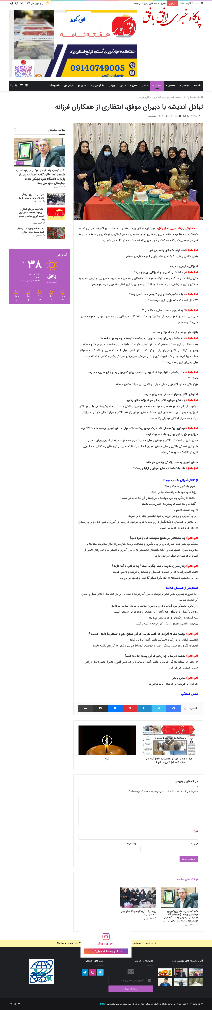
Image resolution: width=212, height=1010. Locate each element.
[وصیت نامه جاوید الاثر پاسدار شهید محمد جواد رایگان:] (56, 233)
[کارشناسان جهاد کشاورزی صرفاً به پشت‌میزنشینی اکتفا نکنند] (196, 972)
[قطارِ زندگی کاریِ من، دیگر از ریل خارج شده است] (181, 982)
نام (196, 831)
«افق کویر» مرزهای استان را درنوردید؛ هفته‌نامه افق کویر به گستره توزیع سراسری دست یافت (30, 214)
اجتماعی (185, 85)
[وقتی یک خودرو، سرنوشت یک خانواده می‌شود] (181, 972)
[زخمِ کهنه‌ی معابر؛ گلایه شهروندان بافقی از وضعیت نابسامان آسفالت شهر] (196, 982)
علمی (134, 85)
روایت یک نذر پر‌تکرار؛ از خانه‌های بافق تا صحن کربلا (138, 912)
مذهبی (122, 85)
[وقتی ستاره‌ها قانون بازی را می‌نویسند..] (165, 972)
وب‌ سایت (131, 843)
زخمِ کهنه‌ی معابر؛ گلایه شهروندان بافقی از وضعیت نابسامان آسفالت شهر (134, 3)
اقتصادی (171, 85)
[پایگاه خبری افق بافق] (172, 17)
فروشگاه (53, 85)
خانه (196, 85)
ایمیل (194, 843)
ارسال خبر (68, 85)
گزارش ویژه (96, 85)
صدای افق (82, 85)
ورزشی (112, 85)
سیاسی (145, 85)
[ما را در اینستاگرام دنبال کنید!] (106, 938)
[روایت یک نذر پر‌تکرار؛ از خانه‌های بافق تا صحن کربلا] (138, 897)
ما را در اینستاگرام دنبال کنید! (106, 951)
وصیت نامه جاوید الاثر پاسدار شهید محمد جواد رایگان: (31, 230)
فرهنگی (158, 85)
